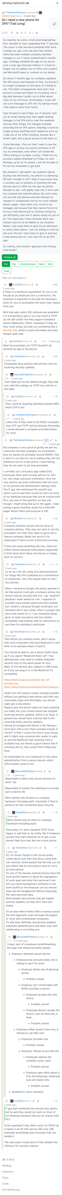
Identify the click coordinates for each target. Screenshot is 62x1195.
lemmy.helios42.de (15, 3)
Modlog (6, 1165)
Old (50, 264)
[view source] (36, 33)
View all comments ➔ (14, 277)
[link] (12, 33)
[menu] (57, 3)
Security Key (10, 330)
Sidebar (8, 257)
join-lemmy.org (10, 1189)
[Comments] (54, 24)
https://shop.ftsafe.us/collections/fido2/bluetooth (32, 686)
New (41, 264)
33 (6, 33)
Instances (7, 1171)
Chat (6, 270)
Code (5, 1183)
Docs (5, 1177)
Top (14, 264)
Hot (6, 264)
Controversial (27, 264)
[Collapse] (5, 284)
